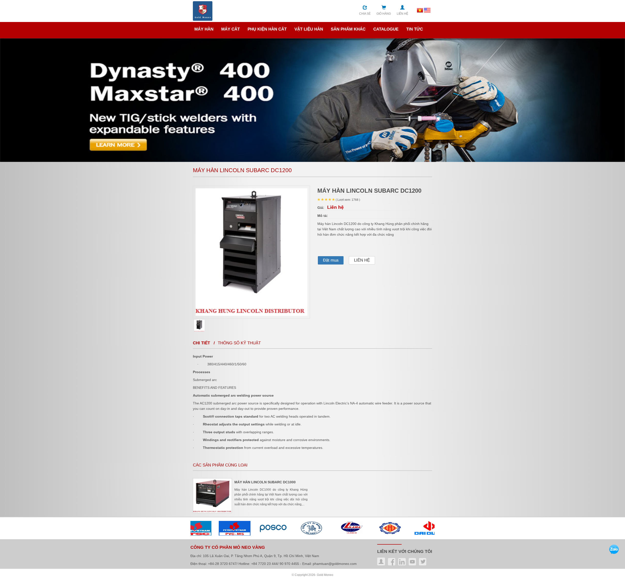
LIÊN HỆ (362, 260)
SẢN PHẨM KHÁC (348, 29)
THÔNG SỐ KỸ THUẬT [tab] (239, 343)
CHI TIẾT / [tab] (205, 343)
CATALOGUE (385, 29)
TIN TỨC (414, 29)
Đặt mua (330, 260)
